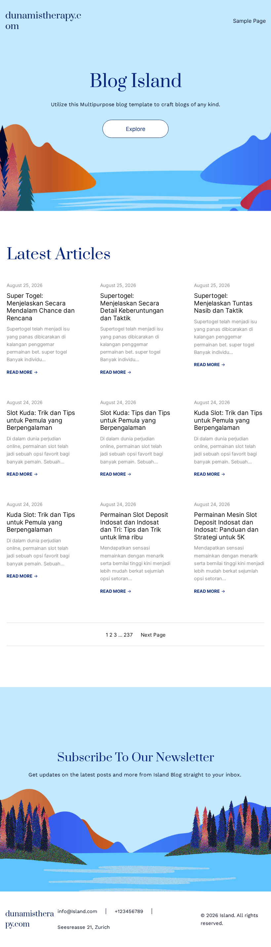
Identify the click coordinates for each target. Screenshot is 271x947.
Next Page (153, 635)
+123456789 (129, 911)
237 (128, 635)
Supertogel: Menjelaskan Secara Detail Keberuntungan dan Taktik (132, 307)
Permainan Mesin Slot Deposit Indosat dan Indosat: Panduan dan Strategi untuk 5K (226, 526)
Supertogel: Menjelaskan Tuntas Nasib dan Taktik (223, 303)
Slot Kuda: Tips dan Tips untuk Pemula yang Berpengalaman (135, 420)
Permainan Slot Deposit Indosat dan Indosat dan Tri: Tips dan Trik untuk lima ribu (134, 526)
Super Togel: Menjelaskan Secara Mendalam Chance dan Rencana (41, 307)
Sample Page (249, 20)
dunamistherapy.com (43, 21)
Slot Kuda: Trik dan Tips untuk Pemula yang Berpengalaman (41, 420)
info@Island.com (77, 911)
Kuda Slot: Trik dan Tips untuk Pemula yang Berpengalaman (228, 420)
